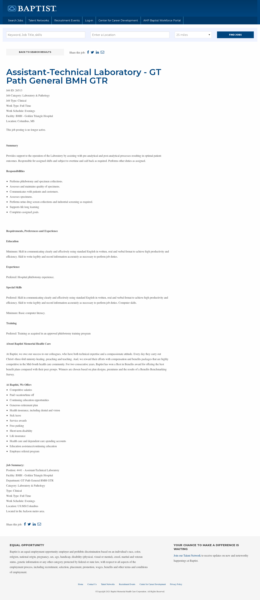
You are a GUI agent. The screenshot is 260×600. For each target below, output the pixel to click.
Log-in (89, 20)
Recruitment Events (67, 20)
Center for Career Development (118, 20)
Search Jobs (15, 20)
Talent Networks (38, 20)
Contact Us (92, 584)
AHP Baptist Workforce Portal (162, 20)
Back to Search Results (35, 52)
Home (80, 584)
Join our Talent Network (187, 555)
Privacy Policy (176, 584)
